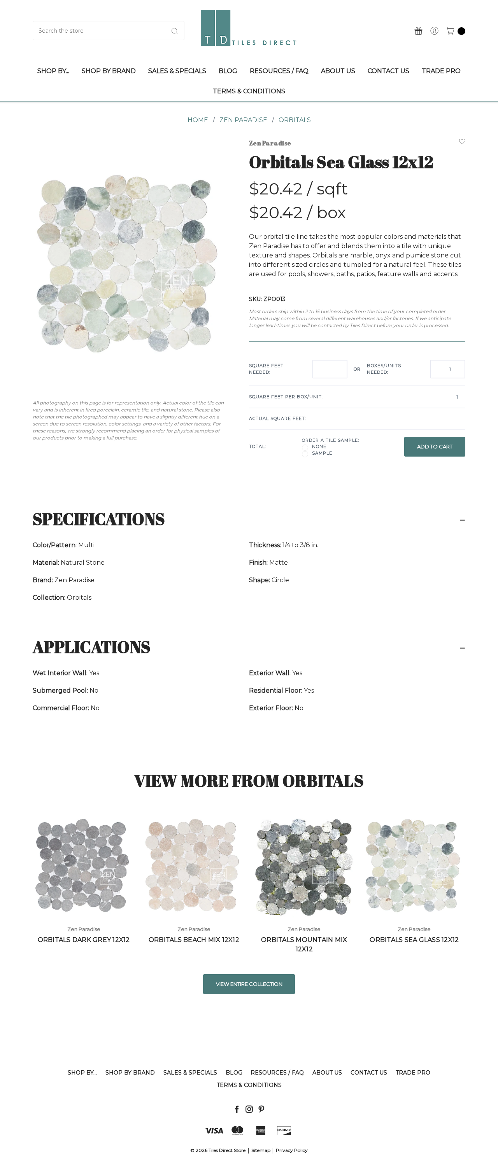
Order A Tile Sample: (330, 440)
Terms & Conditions (249, 1085)
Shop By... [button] (53, 71)
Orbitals (295, 120)
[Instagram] (249, 1109)
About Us (327, 1072)
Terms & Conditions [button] (249, 91)
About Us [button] (338, 71)
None (319, 446)
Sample (322, 453)
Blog (234, 1072)
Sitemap (260, 1150)
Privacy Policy (292, 1150)
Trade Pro (413, 1072)
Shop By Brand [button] (109, 71)
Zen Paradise (243, 120)
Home (198, 120)
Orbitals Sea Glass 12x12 (414, 939)
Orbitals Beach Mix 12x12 (194, 939)
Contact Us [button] (388, 71)
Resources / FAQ (277, 1072)
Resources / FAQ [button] (279, 71)
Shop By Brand (130, 1072)
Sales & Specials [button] (177, 71)
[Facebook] (237, 1109)
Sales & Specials (190, 1072)
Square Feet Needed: (266, 369)
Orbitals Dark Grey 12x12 (84, 939)
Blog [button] (228, 71)
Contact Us (369, 1072)
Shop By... (82, 1072)
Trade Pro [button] (441, 71)
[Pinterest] (261, 1109)
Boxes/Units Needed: (384, 369)
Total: (257, 446)
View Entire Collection (249, 984)
